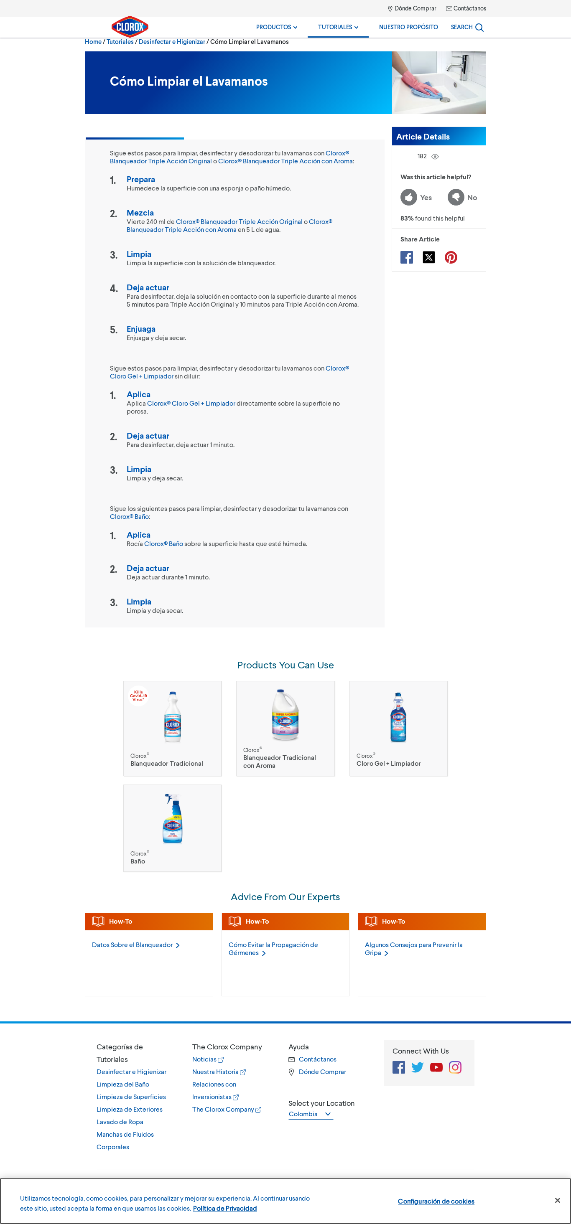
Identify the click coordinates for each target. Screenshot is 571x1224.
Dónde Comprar (414, 8)
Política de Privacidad (225, 1208)
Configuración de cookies (436, 1201)
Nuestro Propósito (408, 26)
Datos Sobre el (132, 944)
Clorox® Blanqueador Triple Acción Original (239, 221)
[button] (136, 1052)
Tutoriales (335, 26)
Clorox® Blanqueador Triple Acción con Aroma (285, 161)
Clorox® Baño (129, 516)
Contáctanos (469, 8)
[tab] (136, 1096)
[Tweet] (429, 257)
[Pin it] (451, 257)
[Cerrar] (557, 1200)
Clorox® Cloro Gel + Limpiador (191, 403)
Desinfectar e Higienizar (172, 41)
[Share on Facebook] (406, 257)
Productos (274, 26)
